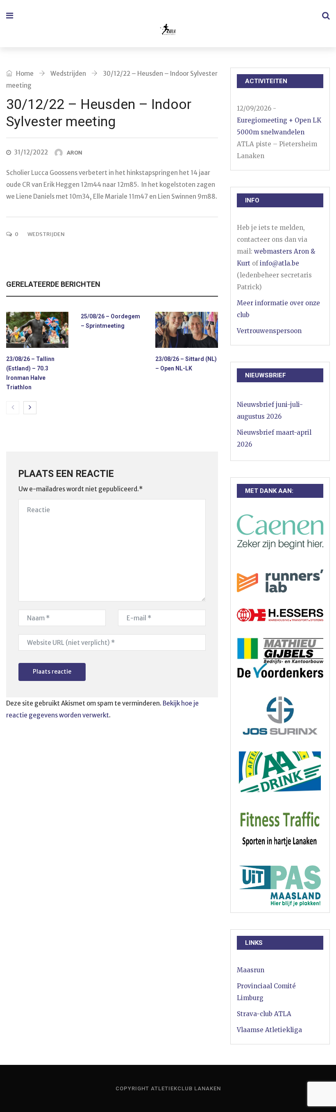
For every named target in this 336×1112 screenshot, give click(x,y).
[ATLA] (167, 30)
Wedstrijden (68, 73)
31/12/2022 (31, 152)
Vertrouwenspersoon (269, 331)
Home (24, 73)
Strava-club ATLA (264, 1014)
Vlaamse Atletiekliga (269, 1030)
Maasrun (250, 970)
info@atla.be (279, 263)
